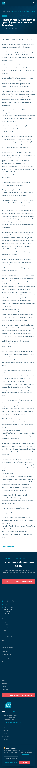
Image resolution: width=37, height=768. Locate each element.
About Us (5, 730)
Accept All (25, 762)
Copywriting (5, 658)
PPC (3, 644)
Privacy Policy (6, 622)
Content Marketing (7, 648)
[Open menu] (33, 3)
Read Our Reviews (7, 631)
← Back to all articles (8, 546)
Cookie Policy (5, 625)
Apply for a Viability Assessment (18, 582)
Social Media (5, 651)
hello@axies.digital (10, 601)
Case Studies (5, 736)
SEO (3, 641)
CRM (3, 661)
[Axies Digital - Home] (4, 3)
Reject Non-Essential (11, 758)
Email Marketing (6, 654)
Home (3, 11)
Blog (8, 11)
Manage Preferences (11, 762)
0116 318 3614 (8, 604)
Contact (5, 740)
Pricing (5, 733)
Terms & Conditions (7, 628)
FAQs (3, 619)
